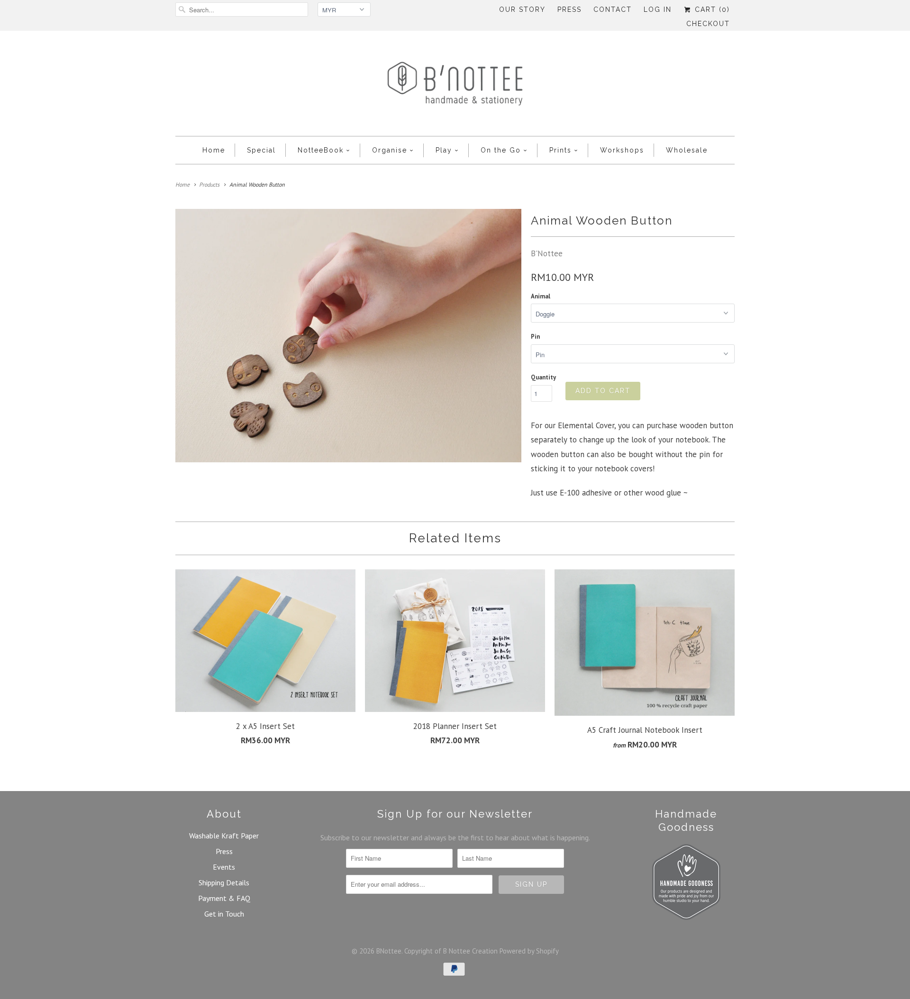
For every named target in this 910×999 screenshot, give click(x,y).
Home (213, 150)
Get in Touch (224, 913)
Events (224, 867)
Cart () (711, 9)
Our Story (522, 9)
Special (261, 150)
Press (569, 9)
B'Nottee (547, 253)
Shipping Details (224, 882)
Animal (540, 296)
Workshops (622, 150)
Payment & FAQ (224, 898)
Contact (612, 9)
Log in (658, 9)
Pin (535, 337)
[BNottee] (455, 85)
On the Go (501, 150)
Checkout (708, 23)
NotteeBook (321, 150)
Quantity (543, 377)
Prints (560, 150)
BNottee (388, 950)
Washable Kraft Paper (224, 835)
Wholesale (687, 150)
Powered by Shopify (529, 950)
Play (444, 150)
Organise (389, 150)
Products (209, 184)
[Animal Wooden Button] (348, 335)
